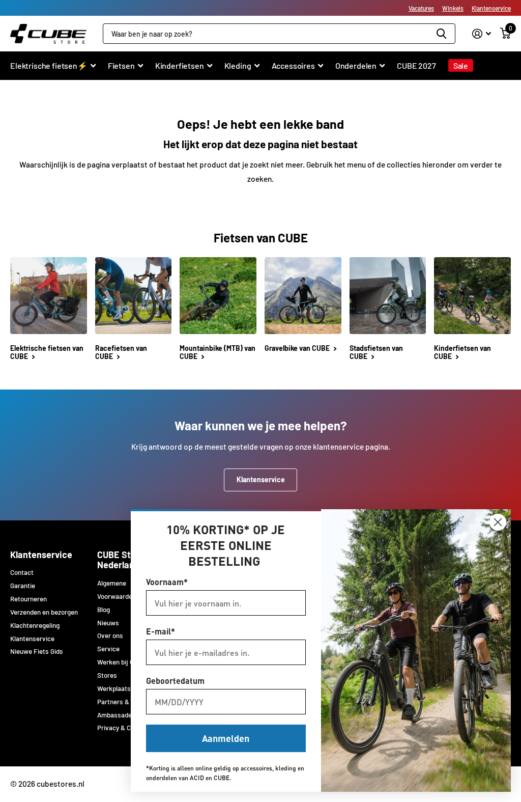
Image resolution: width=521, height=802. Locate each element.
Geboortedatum (175, 680)
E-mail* (160, 631)
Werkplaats (114, 688)
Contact (22, 572)
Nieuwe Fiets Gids (36, 651)
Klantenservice (491, 8)
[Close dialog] (498, 522)
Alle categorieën (53, 71)
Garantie (22, 586)
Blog (103, 609)
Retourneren (28, 599)
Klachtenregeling (35, 625)
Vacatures (421, 8)
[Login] (481, 33)
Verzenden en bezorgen (44, 612)
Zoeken (441, 33)
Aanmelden (225, 738)
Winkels (453, 8)
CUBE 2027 (416, 65)
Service (108, 649)
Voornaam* (167, 581)
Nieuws (108, 623)
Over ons (110, 635)
